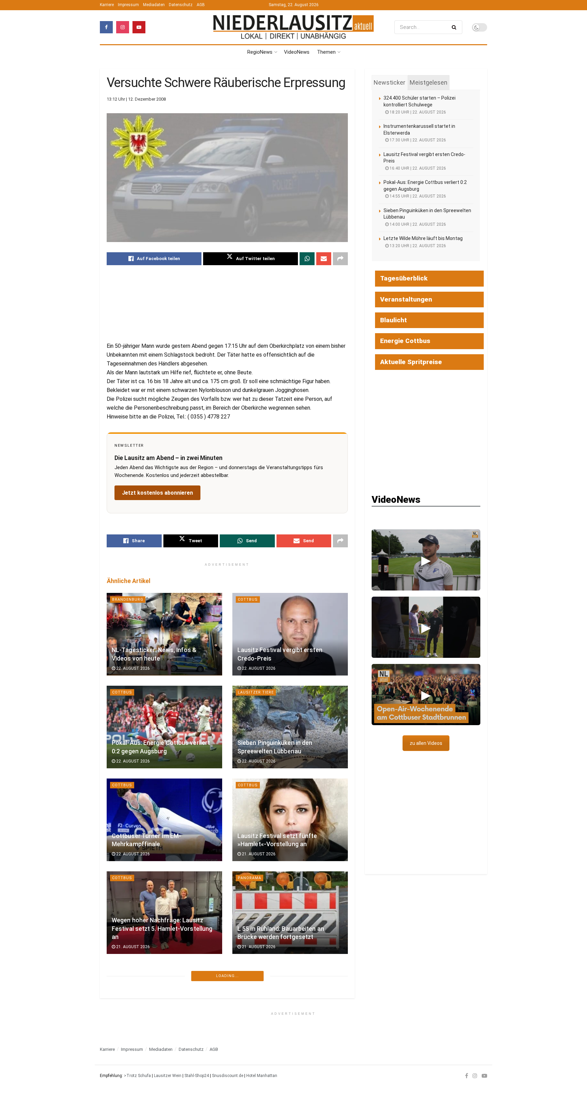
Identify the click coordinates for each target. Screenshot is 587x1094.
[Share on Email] (323, 258)
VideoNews (296, 52)
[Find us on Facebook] (106, 27)
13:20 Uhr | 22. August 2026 (417, 245)
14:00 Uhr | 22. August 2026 (417, 224)
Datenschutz (181, 4)
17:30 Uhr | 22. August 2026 (417, 140)
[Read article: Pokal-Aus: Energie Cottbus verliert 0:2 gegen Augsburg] (164, 727)
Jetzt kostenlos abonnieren (157, 493)
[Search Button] (455, 27)
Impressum (128, 4)
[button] (426, 560)
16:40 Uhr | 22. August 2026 (417, 168)
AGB (201, 4)
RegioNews (259, 52)
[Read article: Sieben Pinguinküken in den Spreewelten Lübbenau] (290, 727)
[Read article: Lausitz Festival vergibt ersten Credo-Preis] (290, 634)
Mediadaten (154, 4)
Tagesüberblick (404, 278)
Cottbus (248, 599)
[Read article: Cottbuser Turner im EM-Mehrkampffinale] (164, 820)
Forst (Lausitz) (256, 1063)
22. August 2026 (132, 668)
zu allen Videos (426, 743)
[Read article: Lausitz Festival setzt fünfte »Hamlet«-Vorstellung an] (290, 820)
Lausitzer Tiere (256, 692)
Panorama (249, 878)
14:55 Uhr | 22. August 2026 (417, 196)
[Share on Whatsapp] (307, 258)
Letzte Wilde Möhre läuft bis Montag (423, 238)
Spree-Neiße (127, 971)
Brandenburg (127, 599)
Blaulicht (393, 320)
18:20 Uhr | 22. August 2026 (417, 112)
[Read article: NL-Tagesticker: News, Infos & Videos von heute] (164, 634)
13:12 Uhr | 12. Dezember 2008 (136, 99)
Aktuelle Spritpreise (411, 362)
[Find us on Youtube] (138, 27)
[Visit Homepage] (293, 27)
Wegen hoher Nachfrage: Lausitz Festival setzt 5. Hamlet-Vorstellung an (162, 928)
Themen (326, 52)
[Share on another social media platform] (340, 258)
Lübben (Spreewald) (135, 1063)
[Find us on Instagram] (122, 27)
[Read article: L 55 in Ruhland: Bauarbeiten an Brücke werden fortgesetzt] (290, 912)
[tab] (389, 82)
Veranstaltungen (406, 299)
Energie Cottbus (405, 341)
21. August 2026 (258, 854)
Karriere (107, 4)
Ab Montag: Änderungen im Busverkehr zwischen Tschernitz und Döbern (163, 1021)
